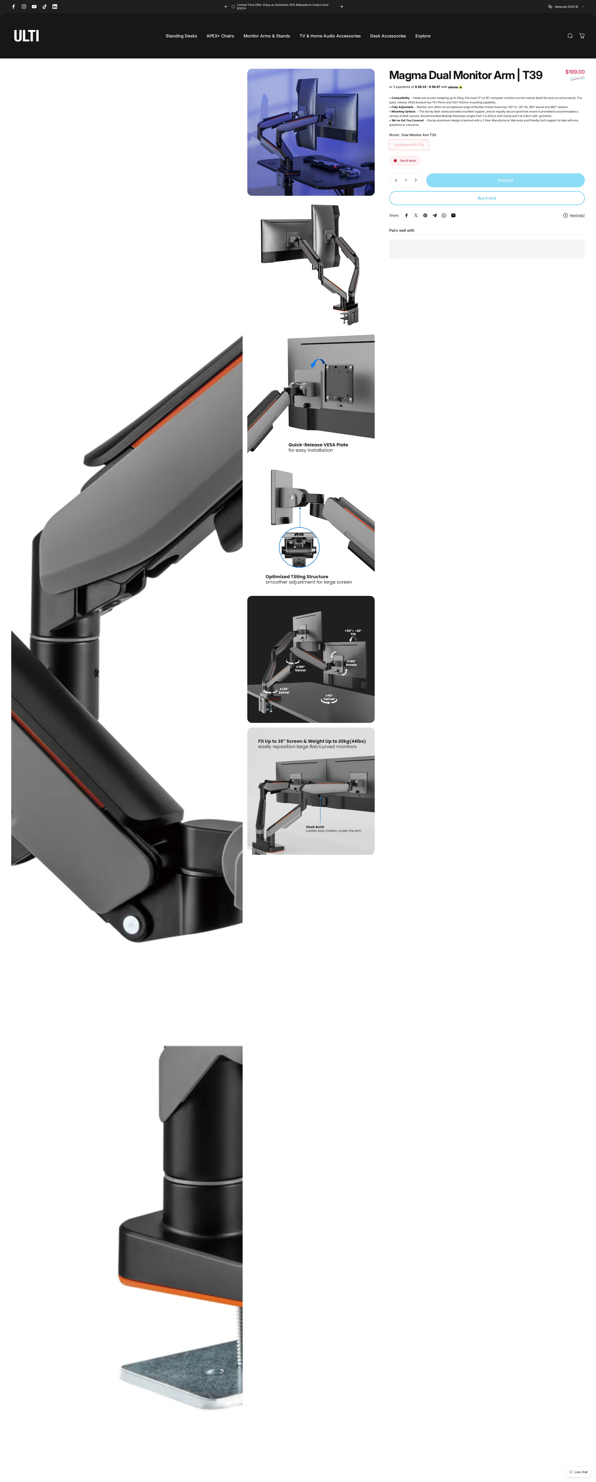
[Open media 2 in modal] (310, 132)
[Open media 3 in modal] (310, 263)
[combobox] (566, 6)
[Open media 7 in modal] (310, 791)
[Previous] (226, 6)
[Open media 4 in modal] (310, 395)
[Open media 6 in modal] (310, 659)
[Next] (341, 6)
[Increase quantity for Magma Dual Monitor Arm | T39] (416, 180)
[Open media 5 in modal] (310, 527)
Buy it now (487, 198)
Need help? (577, 215)
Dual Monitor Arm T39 (409, 144)
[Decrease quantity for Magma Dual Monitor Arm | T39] (394, 180)
